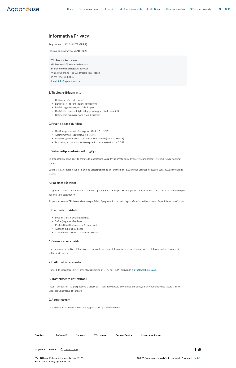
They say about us (175, 9)
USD (227, 9)
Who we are (100, 335)
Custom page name (89, 9)
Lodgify (197, 358)
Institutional (153, 9)
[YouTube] (199, 349)
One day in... (41, 335)
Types (109, 8)
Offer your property (200, 9)
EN (219, 9)
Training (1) (61, 335)
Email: (38, 361)
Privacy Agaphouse (151, 335)
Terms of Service (123, 335)
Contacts (80, 335)
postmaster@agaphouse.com (56, 361)
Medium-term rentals (130, 9)
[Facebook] (196, 349)
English (39, 349)
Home (70, 9)
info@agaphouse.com (69, 81)
